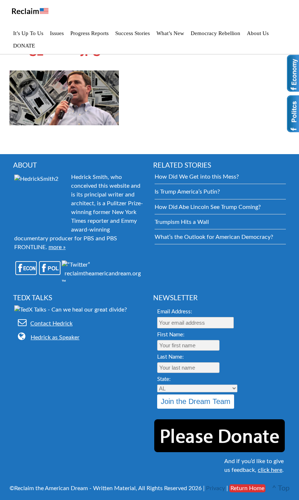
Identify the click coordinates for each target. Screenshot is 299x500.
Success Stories (132, 33)
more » (57, 247)
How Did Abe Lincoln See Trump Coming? (208, 207)
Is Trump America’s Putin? (187, 192)
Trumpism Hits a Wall (182, 222)
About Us (258, 33)
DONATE (24, 46)
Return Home (247, 488)
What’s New (170, 33)
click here (270, 470)
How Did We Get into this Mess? (197, 177)
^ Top (281, 488)
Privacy (215, 488)
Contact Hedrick (51, 324)
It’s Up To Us (28, 33)
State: (164, 379)
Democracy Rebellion (215, 33)
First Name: (171, 334)
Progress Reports (89, 33)
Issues (57, 33)
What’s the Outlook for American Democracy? (214, 237)
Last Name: (170, 357)
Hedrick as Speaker (55, 337)
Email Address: (174, 311)
